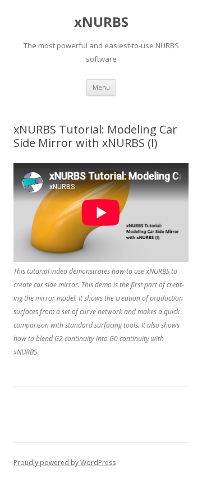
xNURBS (101, 22)
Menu (101, 87)
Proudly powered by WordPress (64, 462)
